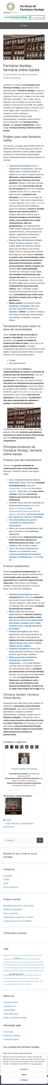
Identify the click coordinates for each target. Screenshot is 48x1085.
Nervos (25, 968)
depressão (6, 962)
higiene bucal (15, 643)
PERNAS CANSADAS (12, 909)
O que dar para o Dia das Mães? (17, 921)
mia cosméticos (7, 968)
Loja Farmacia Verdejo (19, 166)
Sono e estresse (10, 887)
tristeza (19, 984)
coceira (40, 955)
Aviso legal (8, 1032)
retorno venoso (26, 981)
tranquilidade (12, 984)
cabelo (27, 646)
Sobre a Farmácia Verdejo (15, 1018)
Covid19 (23, 959)
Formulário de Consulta (27, 392)
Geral (8, 820)
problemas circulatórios (29, 554)
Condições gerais (11, 1039)
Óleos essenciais (17, 657)
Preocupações (28, 975)
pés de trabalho (34, 978)
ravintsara (6, 981)
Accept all (24, 1069)
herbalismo (31, 657)
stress (37, 981)
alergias (13, 557)
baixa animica (24, 955)
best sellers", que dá (35, 203)
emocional (26, 962)
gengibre (36, 962)
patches (12, 491)
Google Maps (9, 1010)
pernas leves (36, 970)
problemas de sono (16, 978)
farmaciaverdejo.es (13, 790)
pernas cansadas (14, 970)
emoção (31, 962)
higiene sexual (16, 646)
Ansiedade (17, 955)
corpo (25, 643)
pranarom (16, 974)
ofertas (27, 191)
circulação (7, 876)
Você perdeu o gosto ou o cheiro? (18, 917)
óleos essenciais (26, 984)
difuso (12, 962)
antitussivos (27, 523)
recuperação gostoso (16, 981)
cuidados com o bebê (30, 623)
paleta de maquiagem (34, 968)
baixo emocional (33, 955)
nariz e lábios (34, 643)
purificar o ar (25, 978)
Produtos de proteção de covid (23, 594)
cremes (25, 488)
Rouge (33, 981)
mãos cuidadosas (18, 968)
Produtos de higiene (18, 631)
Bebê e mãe (14, 611)
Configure (24, 1080)
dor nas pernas (18, 962)
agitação (5, 955)
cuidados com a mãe (18, 626)
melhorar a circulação (38, 965)
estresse (13, 554)
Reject (24, 1074)
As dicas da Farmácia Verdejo (32, 7)
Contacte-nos (9, 1006)
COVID (6, 879)
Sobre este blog (10, 1014)
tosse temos (19, 520)
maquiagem (16, 965)
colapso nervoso (8, 959)
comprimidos (15, 488)
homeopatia (14, 660)
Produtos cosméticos (19, 649)
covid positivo (31, 959)
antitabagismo (24, 557)
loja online (39, 674)
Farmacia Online (10, 1002)
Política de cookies (11, 1035)
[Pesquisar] (40, 840)
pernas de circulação (26, 970)
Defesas (37, 959)
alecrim (11, 955)
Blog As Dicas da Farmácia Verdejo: (25, 240)
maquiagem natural (25, 965)
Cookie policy (37, 1064)
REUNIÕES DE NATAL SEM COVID (18, 906)
